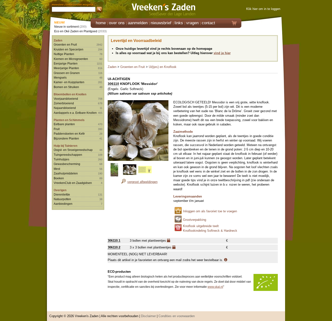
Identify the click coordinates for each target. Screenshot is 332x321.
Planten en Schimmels (69, 120)
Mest (57, 168)
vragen (192, 23)
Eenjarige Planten (66, 63)
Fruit (57, 129)
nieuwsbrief (161, 23)
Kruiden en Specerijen (68, 49)
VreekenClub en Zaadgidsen (73, 182)
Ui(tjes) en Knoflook (162, 67)
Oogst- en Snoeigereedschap (73, 149)
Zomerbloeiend (64, 103)
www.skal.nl (215, 286)
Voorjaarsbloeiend (66, 98)
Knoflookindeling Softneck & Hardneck (210, 230)
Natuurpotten (62, 199)
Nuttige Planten (64, 54)
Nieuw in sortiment (66, 26)
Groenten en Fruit (65, 44)
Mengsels (60, 77)
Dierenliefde (62, 194)
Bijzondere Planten (66, 138)
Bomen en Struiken (66, 87)
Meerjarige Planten (66, 68)
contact (208, 23)
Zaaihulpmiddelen (66, 173)
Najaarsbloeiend (65, 107)
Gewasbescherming (67, 163)
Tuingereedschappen (68, 154)
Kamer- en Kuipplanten (69, 82)
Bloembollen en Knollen (70, 94)
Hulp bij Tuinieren (65, 145)
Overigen (60, 190)
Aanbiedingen (63, 203)
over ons (117, 23)
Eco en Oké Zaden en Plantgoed (75, 31)
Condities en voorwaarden (176, 316)
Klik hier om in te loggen (263, 9)
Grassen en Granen (67, 72)
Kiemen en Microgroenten (71, 58)
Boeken (59, 178)
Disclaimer (148, 316)
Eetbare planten (64, 124)
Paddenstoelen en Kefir (69, 133)
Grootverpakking (194, 220)
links (179, 23)
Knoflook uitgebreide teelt (201, 226)
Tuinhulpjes (61, 159)
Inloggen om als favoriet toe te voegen (210, 211)
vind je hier (222, 53)
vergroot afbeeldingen (142, 182)
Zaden (58, 40)
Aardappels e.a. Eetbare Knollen (75, 112)
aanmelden (138, 23)
